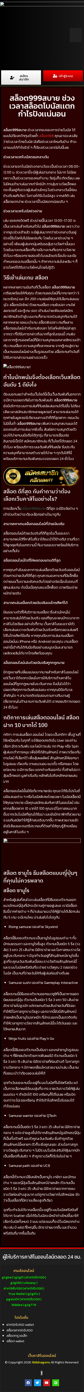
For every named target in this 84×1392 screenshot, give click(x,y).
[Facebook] (28, 1382)
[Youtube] (46, 1382)
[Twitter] (37, 1382)
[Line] (55, 1382)
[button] (76, 35)
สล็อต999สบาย (33, 508)
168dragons (40, 1362)
